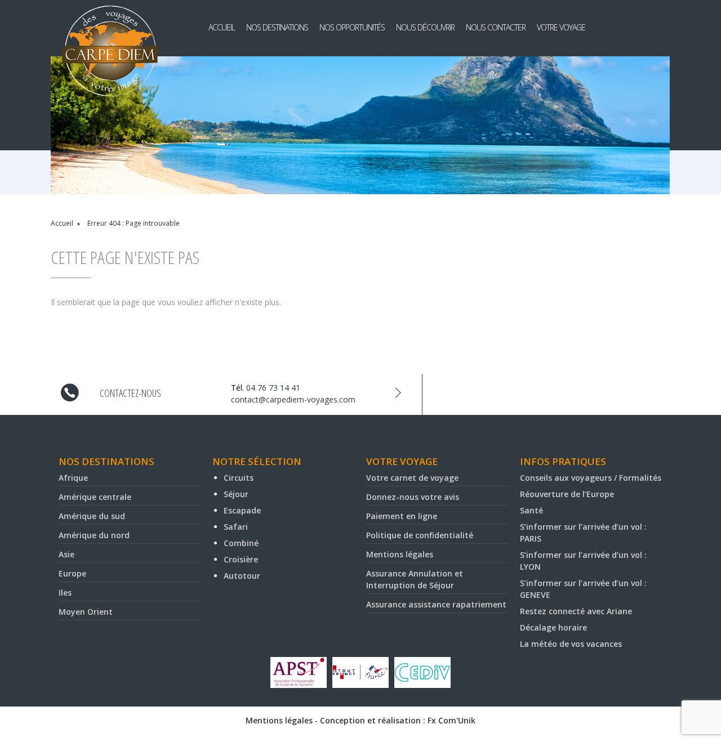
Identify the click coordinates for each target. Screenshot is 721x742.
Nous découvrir (425, 27)
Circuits (238, 477)
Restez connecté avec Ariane (576, 611)
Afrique (73, 477)
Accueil (221, 27)
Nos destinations (277, 27)
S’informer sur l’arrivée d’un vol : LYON (583, 560)
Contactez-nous (130, 393)
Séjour (236, 494)
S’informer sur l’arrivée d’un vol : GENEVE (583, 589)
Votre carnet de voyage (412, 477)
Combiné (241, 543)
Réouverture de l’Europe (567, 494)
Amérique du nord (94, 535)
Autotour (242, 575)
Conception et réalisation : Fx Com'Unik (397, 720)
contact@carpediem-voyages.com (293, 399)
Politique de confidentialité (419, 535)
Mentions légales (399, 554)
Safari (236, 526)
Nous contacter (496, 27)
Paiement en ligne (401, 516)
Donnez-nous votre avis (412, 496)
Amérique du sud (92, 516)
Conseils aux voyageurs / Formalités (590, 477)
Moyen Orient (86, 611)
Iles (65, 592)
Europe (72, 573)
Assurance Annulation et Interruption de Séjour (414, 579)
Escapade (242, 510)
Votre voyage (561, 27)
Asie (66, 554)
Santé (531, 510)
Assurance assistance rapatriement (436, 604)
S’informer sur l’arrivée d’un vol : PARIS (583, 532)
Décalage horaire (553, 627)
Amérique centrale (95, 496)
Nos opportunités (352, 27)
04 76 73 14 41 (273, 387)
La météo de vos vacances (571, 643)
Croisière (241, 559)
